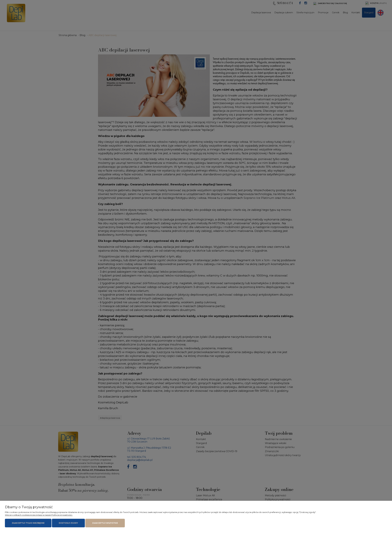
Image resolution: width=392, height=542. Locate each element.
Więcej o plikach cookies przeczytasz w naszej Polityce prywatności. (39, 515)
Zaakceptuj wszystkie (105, 523)
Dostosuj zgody (68, 523)
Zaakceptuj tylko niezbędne (28, 523)
